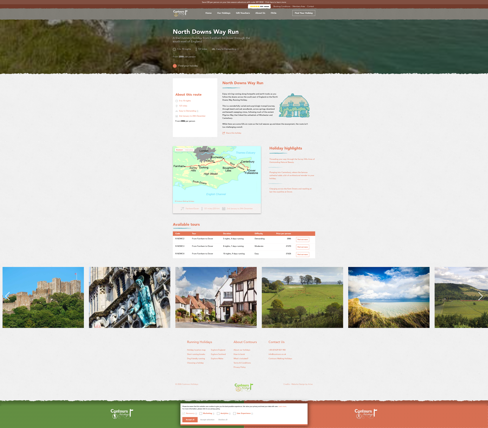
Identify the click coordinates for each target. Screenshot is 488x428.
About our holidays (242, 350)
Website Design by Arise (302, 384)
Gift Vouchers (243, 13)
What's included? (241, 358)
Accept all (190, 419)
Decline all (222, 419)
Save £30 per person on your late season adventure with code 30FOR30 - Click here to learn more (244, 2)
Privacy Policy (240, 367)
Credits (286, 384)
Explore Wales (217, 358)
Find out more (303, 240)
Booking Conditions (282, 6)
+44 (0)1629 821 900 (277, 350)
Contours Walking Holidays (280, 358)
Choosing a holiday (195, 363)
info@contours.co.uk (277, 354)
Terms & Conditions (242, 363)
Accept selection (207, 419)
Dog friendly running (196, 358)
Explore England (218, 350)
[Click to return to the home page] (180, 14)
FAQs (273, 13)
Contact (310, 6)
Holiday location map (196, 350)
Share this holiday (233, 133)
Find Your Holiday (304, 13)
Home (208, 13)
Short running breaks (196, 354)
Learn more (282, 406)
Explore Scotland (218, 354)
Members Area (299, 6)
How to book (239, 354)
